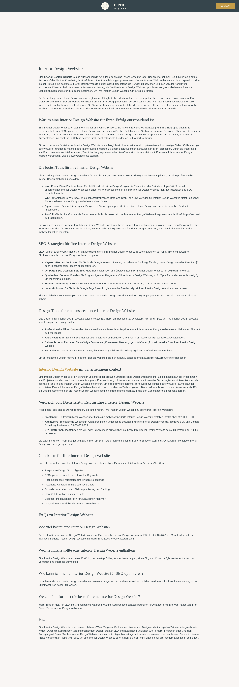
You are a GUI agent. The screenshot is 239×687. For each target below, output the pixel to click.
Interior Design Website (58, 369)
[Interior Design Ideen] (105, 6)
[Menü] (5, 6)
